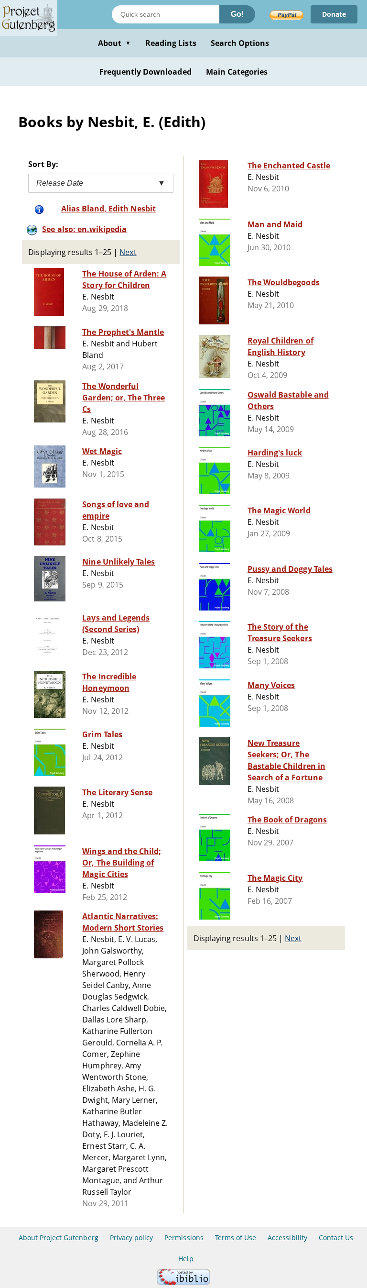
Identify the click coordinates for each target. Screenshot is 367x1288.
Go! (237, 14)
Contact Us (336, 1237)
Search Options (240, 43)
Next (127, 252)
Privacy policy (131, 1237)
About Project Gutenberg (58, 1237)
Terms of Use (235, 1237)
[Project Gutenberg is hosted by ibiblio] (183, 1282)
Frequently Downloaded (145, 72)
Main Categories (237, 72)
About (114, 43)
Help (185, 1258)
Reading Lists (170, 43)
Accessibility (287, 1237)
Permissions (183, 1237)
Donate (334, 14)
